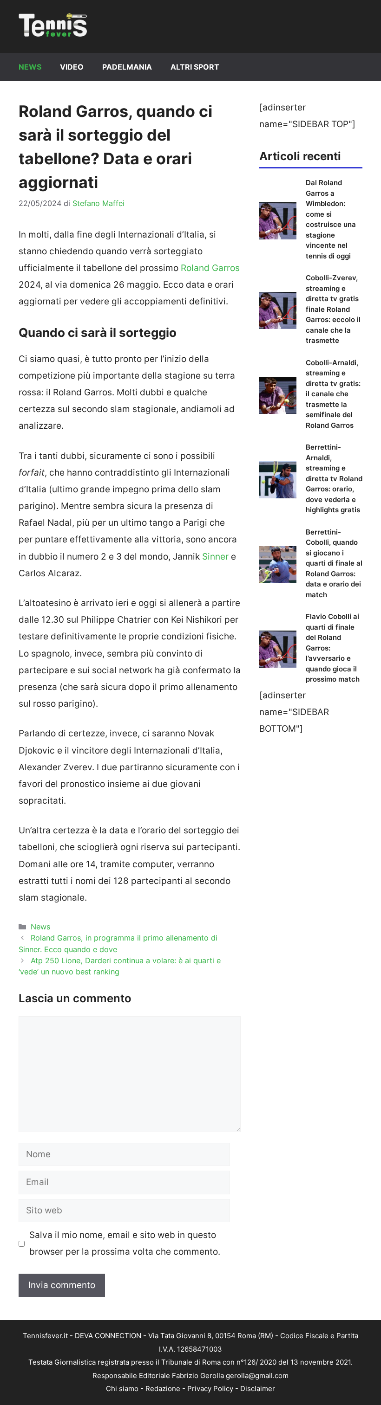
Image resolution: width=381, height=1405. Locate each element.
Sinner (215, 556)
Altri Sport (195, 66)
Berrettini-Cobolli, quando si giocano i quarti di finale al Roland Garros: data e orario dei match (334, 563)
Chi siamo (122, 1388)
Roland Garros (210, 268)
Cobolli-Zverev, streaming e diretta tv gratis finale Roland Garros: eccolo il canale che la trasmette (333, 309)
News (30, 66)
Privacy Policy (210, 1388)
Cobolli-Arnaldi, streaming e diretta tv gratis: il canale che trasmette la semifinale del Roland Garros (333, 394)
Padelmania (127, 66)
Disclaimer (257, 1388)
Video (72, 66)
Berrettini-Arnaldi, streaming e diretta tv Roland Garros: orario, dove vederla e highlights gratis (334, 478)
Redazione (162, 1388)
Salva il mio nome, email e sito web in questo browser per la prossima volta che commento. (124, 1243)
